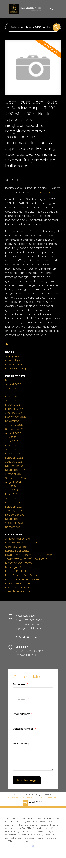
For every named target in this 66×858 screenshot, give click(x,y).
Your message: (22, 743)
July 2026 (11, 388)
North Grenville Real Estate (22, 579)
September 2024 (15, 478)
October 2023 (14, 523)
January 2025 (13, 462)
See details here (40, 192)
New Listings (12, 360)
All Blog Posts (13, 356)
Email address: (21, 714)
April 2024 (11, 498)
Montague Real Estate (19, 567)
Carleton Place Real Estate (22, 542)
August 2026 (13, 384)
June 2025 (11, 441)
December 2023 (15, 515)
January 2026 (13, 413)
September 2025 (16, 429)
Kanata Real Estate (17, 551)
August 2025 (13, 433)
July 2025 (11, 437)
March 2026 (12, 405)
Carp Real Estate (16, 547)
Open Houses (14, 364)
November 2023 (15, 519)
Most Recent (13, 380)
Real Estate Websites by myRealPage (40, 797)
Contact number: (23, 728)
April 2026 (11, 400)
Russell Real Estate (17, 587)
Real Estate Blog (15, 368)
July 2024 (10, 486)
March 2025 (12, 453)
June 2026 (11, 392)
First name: (19, 684)
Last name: (20, 699)
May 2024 (11, 494)
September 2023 (15, 527)
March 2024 (12, 502)
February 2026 (14, 409)
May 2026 (11, 396)
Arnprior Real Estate (17, 538)
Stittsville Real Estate (18, 591)
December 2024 (15, 466)
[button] (16, 637)
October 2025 (14, 425)
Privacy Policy (14, 797)
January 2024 (13, 510)
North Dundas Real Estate (21, 575)
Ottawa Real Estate (26, 175)
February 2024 (14, 506)
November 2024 (15, 470)
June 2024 (11, 490)
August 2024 (13, 482)
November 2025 (15, 421)
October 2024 (14, 474)
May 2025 (11, 445)
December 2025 (15, 417)
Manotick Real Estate (18, 563)
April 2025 (11, 449)
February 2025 (14, 458)
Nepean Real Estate (18, 571)
